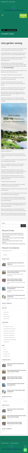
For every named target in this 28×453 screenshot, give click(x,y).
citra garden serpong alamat (9, 331)
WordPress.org (6, 356)
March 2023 (5, 314)
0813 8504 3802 (12, 1)
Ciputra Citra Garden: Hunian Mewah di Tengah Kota (12, 233)
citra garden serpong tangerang (9, 339)
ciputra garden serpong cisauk (9, 328)
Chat (23, 15)
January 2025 (6, 312)
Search (3, 223)
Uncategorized (6, 341)
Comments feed (6, 354)
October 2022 (6, 318)
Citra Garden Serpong (8, 67)
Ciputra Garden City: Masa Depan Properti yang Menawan (13, 243)
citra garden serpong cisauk (8, 333)
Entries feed (5, 351)
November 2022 (6, 316)
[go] (24, 255)
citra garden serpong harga (8, 337)
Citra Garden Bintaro (5, 443)
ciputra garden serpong (8, 326)
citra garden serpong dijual (8, 335)
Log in (4, 349)
